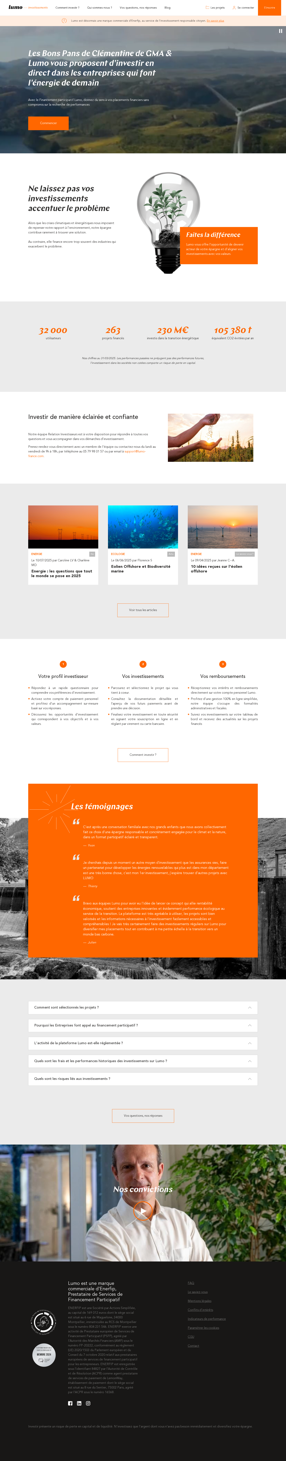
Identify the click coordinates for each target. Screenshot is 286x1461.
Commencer (48, 123)
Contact (193, 1346)
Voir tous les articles (143, 610)
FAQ (191, 1283)
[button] (143, 1007)
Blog (167, 7)
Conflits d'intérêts (200, 1310)
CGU (191, 1337)
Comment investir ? (67, 7)
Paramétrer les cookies (203, 1328)
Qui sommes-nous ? (99, 7)
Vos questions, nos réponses (138, 7)
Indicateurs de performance (207, 1319)
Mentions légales (199, 1301)
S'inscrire (269, 7)
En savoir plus (215, 20)
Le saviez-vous (198, 1292)
